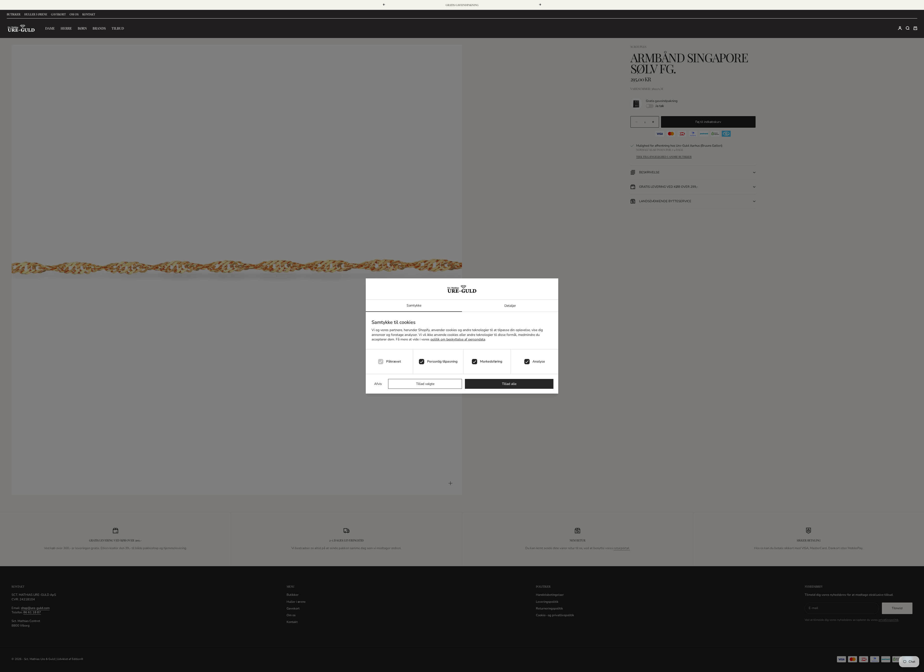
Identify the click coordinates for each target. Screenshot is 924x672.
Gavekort (58, 14)
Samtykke (414, 305)
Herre (66, 28)
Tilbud (118, 28)
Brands (99, 28)
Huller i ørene (35, 14)
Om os (74, 14)
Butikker (13, 14)
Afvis (378, 384)
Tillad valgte (425, 384)
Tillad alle (509, 384)
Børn (82, 28)
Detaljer (510, 305)
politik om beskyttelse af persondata (457, 339)
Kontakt (88, 14)
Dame (50, 28)
